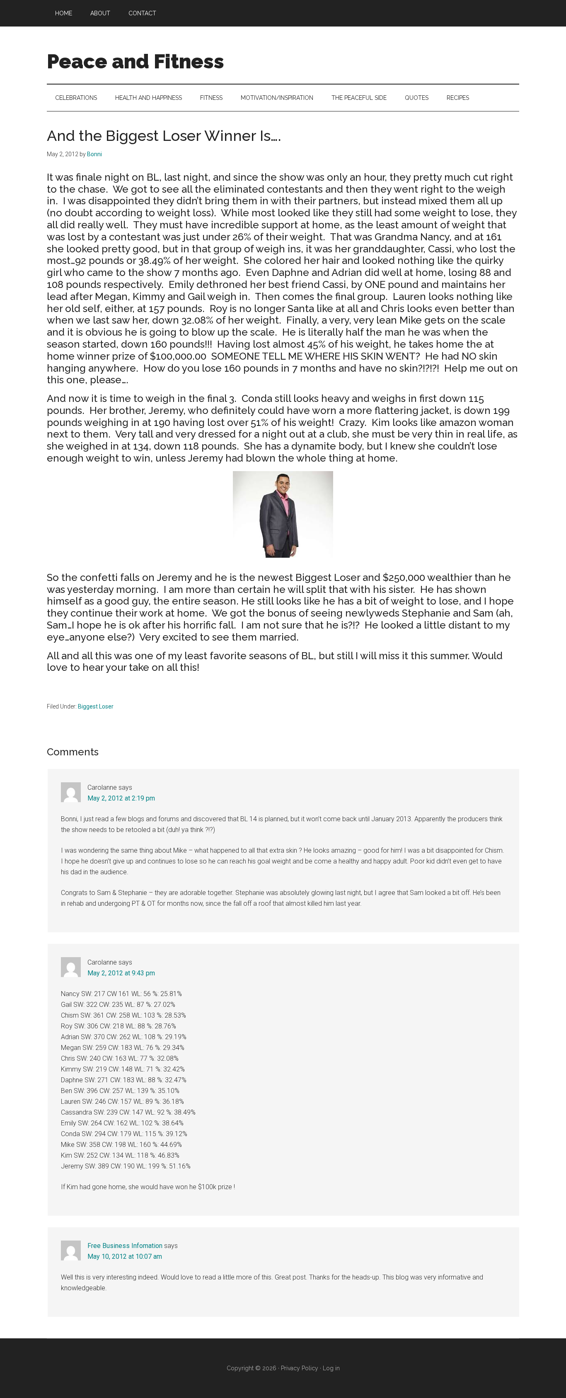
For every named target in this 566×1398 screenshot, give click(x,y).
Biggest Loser (96, 706)
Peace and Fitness (135, 61)
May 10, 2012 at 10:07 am (124, 1256)
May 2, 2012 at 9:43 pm (121, 973)
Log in (331, 1368)
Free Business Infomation (124, 1246)
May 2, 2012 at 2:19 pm (121, 798)
